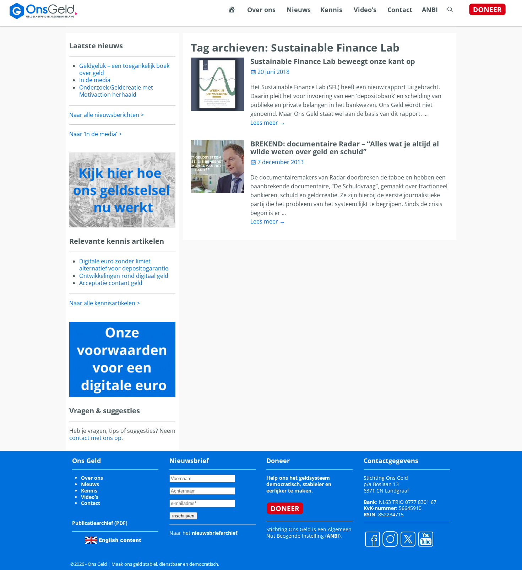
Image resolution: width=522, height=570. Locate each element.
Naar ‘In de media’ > (95, 134)
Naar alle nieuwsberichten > (106, 115)
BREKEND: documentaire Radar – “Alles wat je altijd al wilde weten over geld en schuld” (344, 147)
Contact (399, 9)
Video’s (365, 9)
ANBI (430, 9)
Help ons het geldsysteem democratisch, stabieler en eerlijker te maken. (298, 484)
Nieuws (299, 9)
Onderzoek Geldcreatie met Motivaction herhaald (116, 91)
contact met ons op (95, 438)
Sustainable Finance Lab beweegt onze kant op (332, 61)
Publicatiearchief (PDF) (99, 523)
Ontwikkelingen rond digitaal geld (123, 276)
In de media (94, 80)
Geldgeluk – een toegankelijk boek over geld (124, 69)
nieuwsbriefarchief (214, 532)
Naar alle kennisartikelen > (104, 303)
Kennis (331, 9)
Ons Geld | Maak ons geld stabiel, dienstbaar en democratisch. (153, 564)
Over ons (261, 9)
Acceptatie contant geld (110, 283)
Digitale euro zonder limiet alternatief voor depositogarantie (123, 264)
